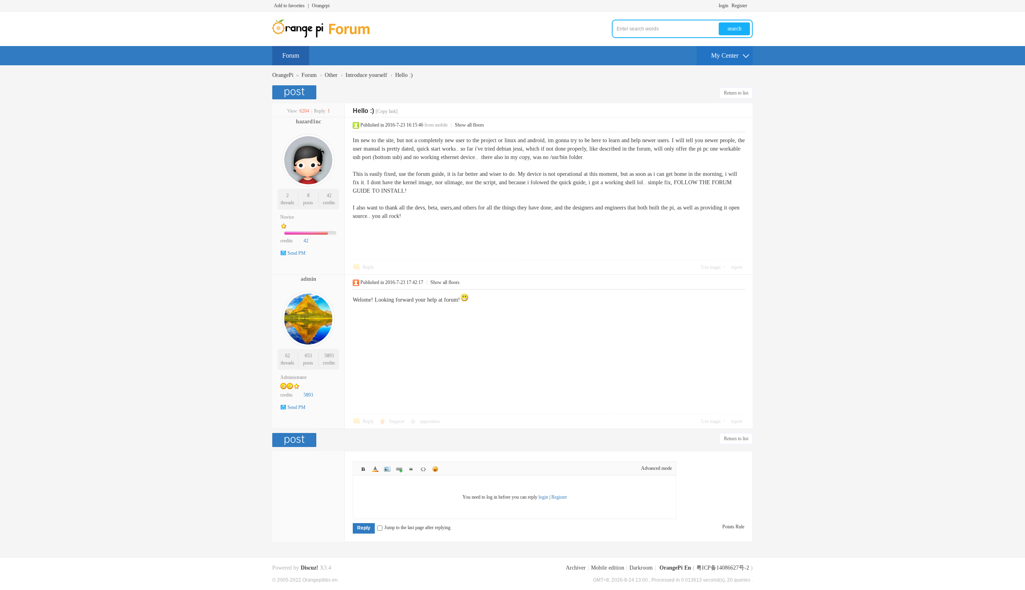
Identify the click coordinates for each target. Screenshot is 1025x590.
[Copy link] (387, 111)
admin (308, 279)
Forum (290, 55)
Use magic (711, 267)
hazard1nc (308, 122)
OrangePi (282, 75)
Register (739, 5)
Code (423, 469)
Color (375, 469)
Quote (411, 469)
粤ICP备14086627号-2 (722, 568)
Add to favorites (289, 5)
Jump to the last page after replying (417, 527)
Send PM (296, 253)
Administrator (293, 377)
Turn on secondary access (751, 5)
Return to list (736, 93)
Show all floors (469, 125)
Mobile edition (607, 568)
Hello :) (404, 75)
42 (329, 195)
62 (287, 355)
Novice (287, 217)
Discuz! (309, 568)
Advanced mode (656, 468)
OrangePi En (675, 568)
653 (308, 355)
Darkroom (641, 568)
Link (399, 469)
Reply (368, 267)
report (736, 267)
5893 (329, 355)
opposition (430, 421)
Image (387, 469)
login (723, 5)
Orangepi (321, 5)
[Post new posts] (295, 92)
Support (397, 421)
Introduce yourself (366, 75)
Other (331, 75)
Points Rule (733, 527)
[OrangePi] (325, 36)
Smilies (435, 469)
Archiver (576, 568)
